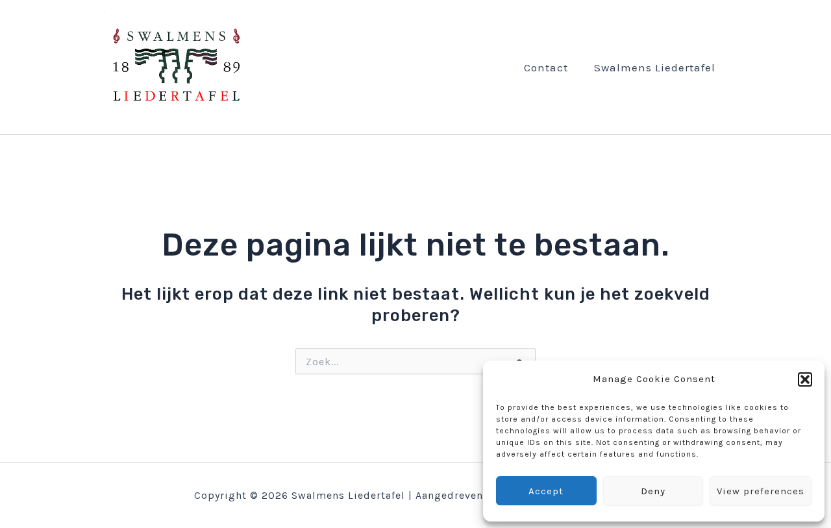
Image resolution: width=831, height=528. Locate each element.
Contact (546, 67)
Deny (653, 491)
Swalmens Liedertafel (654, 67)
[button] (805, 379)
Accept (546, 491)
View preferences (760, 491)
